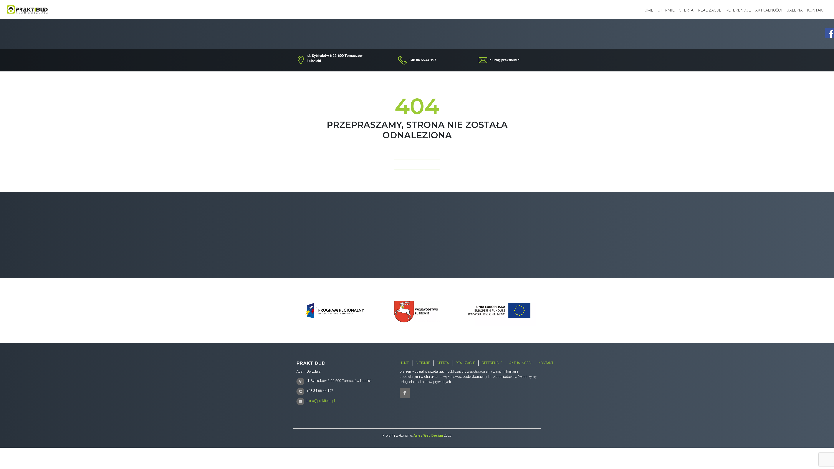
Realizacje (709, 10)
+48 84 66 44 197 (422, 60)
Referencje (738, 10)
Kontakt (816, 10)
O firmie (666, 10)
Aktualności (768, 10)
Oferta (686, 10)
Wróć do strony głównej (417, 165)
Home (647, 10)
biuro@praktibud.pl (505, 60)
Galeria (794, 10)
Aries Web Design (428, 435)
